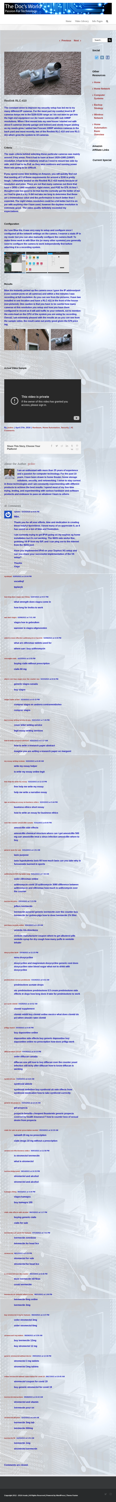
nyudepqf (8, 576)
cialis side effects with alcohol (16, 1212)
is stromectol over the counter (16, 1274)
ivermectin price (10, 901)
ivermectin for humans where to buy (18, 1294)
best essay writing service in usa (17, 720)
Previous (66, 40)
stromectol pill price (12, 1418)
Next (76, 40)
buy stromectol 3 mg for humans (17, 1315)
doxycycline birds (11, 953)
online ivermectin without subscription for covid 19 (24, 1377)
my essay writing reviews (14, 761)
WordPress (60, 1495)
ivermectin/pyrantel (12, 1171)
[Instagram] (102, 57)
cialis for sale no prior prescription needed (21, 1130)
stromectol (8, 1253)
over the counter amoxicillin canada (18, 823)
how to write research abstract (16, 741)
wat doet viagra (10, 617)
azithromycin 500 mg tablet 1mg (17, 874)
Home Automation (51, 427)
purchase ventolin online (14, 925)
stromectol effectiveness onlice (17, 1151)
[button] (107, 20)
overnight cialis (10, 659)
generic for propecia (12, 1103)
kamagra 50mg (10, 1192)
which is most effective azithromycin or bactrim (23, 638)
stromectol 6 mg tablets (13, 1336)
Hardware (36, 427)
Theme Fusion (72, 1495)
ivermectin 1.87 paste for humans (17, 1233)
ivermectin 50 (9, 1438)
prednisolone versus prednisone (17, 980)
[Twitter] (96, 57)
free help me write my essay (15, 782)
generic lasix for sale (12, 850)
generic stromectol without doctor (17, 1356)
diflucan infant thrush (12, 1052)
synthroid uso (9, 1079)
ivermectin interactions (13, 1397)
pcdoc (10, 427)
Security (65, 427)
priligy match (9, 1028)
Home (97, 82)
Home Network (102, 88)
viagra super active (12, 700)
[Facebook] (107, 57)
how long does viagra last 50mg (17, 597)
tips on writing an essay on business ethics (21, 802)
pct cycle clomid (10, 1004)
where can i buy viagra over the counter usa (21, 679)
